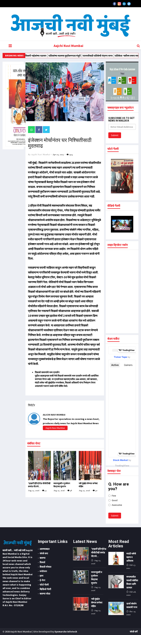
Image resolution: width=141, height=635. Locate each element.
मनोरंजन (43, 571)
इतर (41, 575)
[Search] (138, 46)
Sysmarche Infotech (66, 631)
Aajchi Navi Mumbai (68, 45)
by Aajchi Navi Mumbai (39, 154)
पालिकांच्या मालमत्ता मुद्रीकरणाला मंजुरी (53, 55)
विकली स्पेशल (45, 566)
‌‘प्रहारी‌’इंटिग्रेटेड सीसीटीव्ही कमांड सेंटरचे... (98, 552)
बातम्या (42, 557)
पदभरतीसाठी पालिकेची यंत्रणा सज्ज (86, 55)
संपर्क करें (134, 631)
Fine (114, 495)
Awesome (117, 504)
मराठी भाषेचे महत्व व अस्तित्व (131, 557)
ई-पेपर (42, 580)
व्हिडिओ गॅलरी (45, 589)
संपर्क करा (44, 553)
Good (114, 500)
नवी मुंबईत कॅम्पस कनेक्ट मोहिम (96, 603)
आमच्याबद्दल (45, 548)
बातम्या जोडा (45, 593)
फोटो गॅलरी (44, 584)
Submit (114, 135)
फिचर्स (42, 562)
